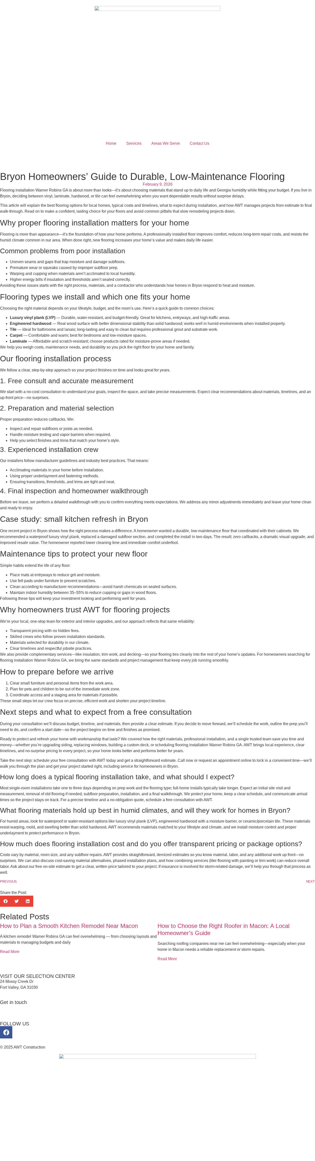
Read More (9, 952)
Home (111, 143)
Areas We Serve (165, 143)
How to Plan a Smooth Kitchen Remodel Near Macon (69, 925)
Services (134, 143)
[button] (5, 901)
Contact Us (199, 143)
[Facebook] (6, 1032)
